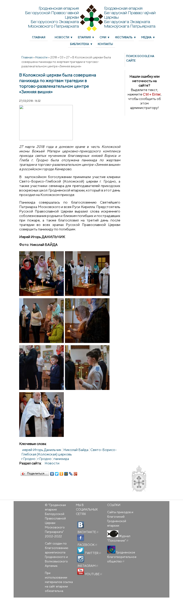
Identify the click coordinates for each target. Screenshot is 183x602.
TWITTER (92, 553)
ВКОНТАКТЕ (88, 532)
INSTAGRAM (87, 566)
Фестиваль (124, 37)
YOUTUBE (93, 574)
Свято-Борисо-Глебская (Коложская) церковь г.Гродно (69, 454)
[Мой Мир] (66, 474)
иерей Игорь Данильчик (41, 450)
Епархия (84, 37)
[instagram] (80, 558)
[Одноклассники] (61, 474)
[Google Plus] (75, 474)
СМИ (103, 37)
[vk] (80, 525)
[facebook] (80, 537)
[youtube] (80, 571)
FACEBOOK (87, 545)
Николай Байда (75, 450)
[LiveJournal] (71, 474)
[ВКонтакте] (52, 474)
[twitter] (80, 550)
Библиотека (79, 44)
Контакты (105, 44)
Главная (38, 37)
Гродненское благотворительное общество (121, 557)
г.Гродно (44, 459)
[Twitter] (56, 474)
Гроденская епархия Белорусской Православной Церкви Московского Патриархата (55, 518)
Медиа (146, 37)
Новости (62, 37)
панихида (61, 459)
